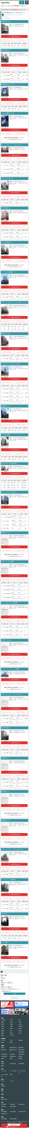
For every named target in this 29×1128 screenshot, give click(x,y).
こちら (7, 139)
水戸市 (2, 1081)
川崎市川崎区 (4, 1054)
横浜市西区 (21, 1047)
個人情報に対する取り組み (22, 1121)
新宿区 (2, 1022)
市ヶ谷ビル (4, 913)
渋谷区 (2, 1028)
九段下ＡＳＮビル (6, 640)
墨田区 (2, 1024)
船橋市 (2, 1065)
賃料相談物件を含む (6, 991)
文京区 (11, 1022)
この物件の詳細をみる (15, 36)
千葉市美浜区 (21, 1063)
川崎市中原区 (21, 1054)
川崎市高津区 (4, 1056)
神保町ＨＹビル (5, 532)
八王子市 (3, 1040)
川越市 (11, 1074)
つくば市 (12, 1081)
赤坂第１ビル (5, 406)
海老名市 (21, 1058)
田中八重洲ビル (5, 208)
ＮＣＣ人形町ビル (6, 242)
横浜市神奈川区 (13, 1047)
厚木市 (11, 1058)
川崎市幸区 (12, 1054)
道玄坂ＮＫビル (5, 21)
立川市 (11, 1040)
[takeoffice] (5, 2)
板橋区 (2, 1033)
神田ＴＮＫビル (5, 333)
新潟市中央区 (4, 1099)
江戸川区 (12, 1035)
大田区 (11, 1026)
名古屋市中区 (4, 1113)
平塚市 (2, 1058)
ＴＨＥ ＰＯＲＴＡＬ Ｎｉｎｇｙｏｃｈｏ (14, 302)
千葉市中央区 (13, 1063)
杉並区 (20, 1028)
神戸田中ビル (5, 791)
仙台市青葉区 (4, 1118)
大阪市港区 (12, 1104)
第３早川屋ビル (5, 727)
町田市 (11, 1042)
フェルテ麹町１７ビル (7, 113)
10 (21, 14)
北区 (11, 1030)
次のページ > (5, 16)
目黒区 (2, 1026)
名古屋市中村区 (22, 1111)
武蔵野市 (21, 1040)
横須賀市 (21, 1056)
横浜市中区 (3, 1049)
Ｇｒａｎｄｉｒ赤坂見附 (8, 879)
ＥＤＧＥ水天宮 (5, 434)
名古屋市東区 (4, 1111)
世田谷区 (21, 1026)
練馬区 (11, 1033)
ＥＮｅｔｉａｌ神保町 (7, 561)
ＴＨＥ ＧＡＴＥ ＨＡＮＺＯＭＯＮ (12, 849)
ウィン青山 (4, 942)
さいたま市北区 (13, 1070)
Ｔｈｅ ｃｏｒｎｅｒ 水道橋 (10, 669)
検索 (14, 993)
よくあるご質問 (14, 1121)
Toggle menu (27, 2)
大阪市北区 (3, 1106)
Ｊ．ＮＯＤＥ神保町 (7, 272)
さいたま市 (3, 1070)
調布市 (2, 1042)
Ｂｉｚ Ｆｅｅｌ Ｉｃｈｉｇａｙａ (12, 144)
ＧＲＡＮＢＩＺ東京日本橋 (9, 463)
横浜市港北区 (21, 1049)
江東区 (11, 1024)
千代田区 (3, 1019)
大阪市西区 (3, 1104)
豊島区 (2, 1030)
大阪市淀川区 (21, 1104)
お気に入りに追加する (21, 68)
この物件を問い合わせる (8, 68)
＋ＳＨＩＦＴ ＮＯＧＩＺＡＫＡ (10, 364)
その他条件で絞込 (14, 997)
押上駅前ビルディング (7, 84)
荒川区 (20, 1030)
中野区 (11, 1028)
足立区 (20, 1033)
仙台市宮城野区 (13, 1118)
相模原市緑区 (13, 1056)
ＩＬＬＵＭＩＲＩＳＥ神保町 (9, 603)
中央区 (11, 1019)
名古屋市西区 (13, 1111)
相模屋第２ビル (5, 820)
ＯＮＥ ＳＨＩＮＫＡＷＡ (9, 492)
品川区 (20, 1024)
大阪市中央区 (13, 1106)
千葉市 (2, 1063)
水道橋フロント (5, 758)
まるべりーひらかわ (7, 178)
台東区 (20, 1022)
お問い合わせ (8, 1121)
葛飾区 (2, 1035)
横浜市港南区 (21, 1052)
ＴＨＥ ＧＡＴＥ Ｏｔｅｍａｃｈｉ (12, 694)
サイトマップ (3, 1121)
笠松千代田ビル (5, 50)
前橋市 (2, 1091)
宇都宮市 (3, 1086)
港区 (20, 1019)
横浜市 (2, 1047)
